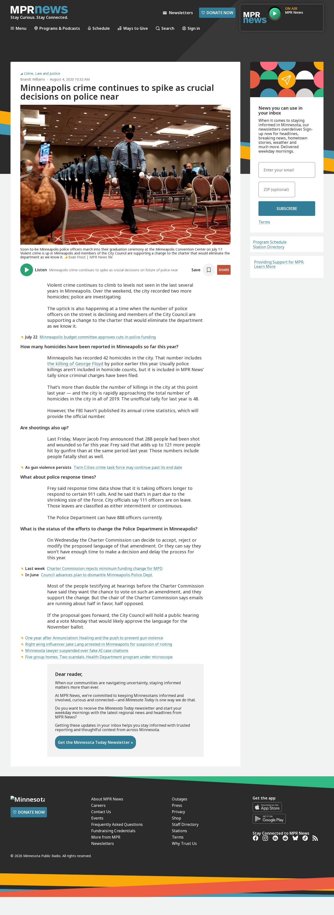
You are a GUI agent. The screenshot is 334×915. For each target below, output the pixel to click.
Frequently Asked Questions (117, 824)
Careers (98, 805)
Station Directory (268, 247)
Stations (179, 830)
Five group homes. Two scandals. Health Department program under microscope (99, 657)
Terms (264, 222)
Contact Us (101, 811)
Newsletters (102, 843)
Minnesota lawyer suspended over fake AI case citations (76, 650)
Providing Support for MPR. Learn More (279, 264)
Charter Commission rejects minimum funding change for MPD (105, 568)
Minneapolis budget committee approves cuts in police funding (98, 337)
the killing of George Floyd (75, 364)
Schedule (101, 28)
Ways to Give (135, 28)
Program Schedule (270, 242)
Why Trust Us (184, 843)
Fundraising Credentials (113, 830)
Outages (179, 799)
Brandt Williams (32, 79)
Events (97, 818)
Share (224, 269)
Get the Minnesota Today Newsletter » (95, 742)
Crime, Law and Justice (42, 73)
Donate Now (217, 13)
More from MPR (105, 837)
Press (177, 805)
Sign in (194, 28)
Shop (176, 818)
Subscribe (287, 208)
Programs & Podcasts (59, 28)
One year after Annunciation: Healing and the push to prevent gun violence (94, 638)
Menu (21, 28)
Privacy (178, 811)
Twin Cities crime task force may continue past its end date (128, 467)
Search (167, 28)
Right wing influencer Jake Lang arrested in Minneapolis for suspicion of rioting (98, 644)
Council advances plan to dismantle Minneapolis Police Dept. (97, 575)
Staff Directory (185, 824)
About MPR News (107, 799)
